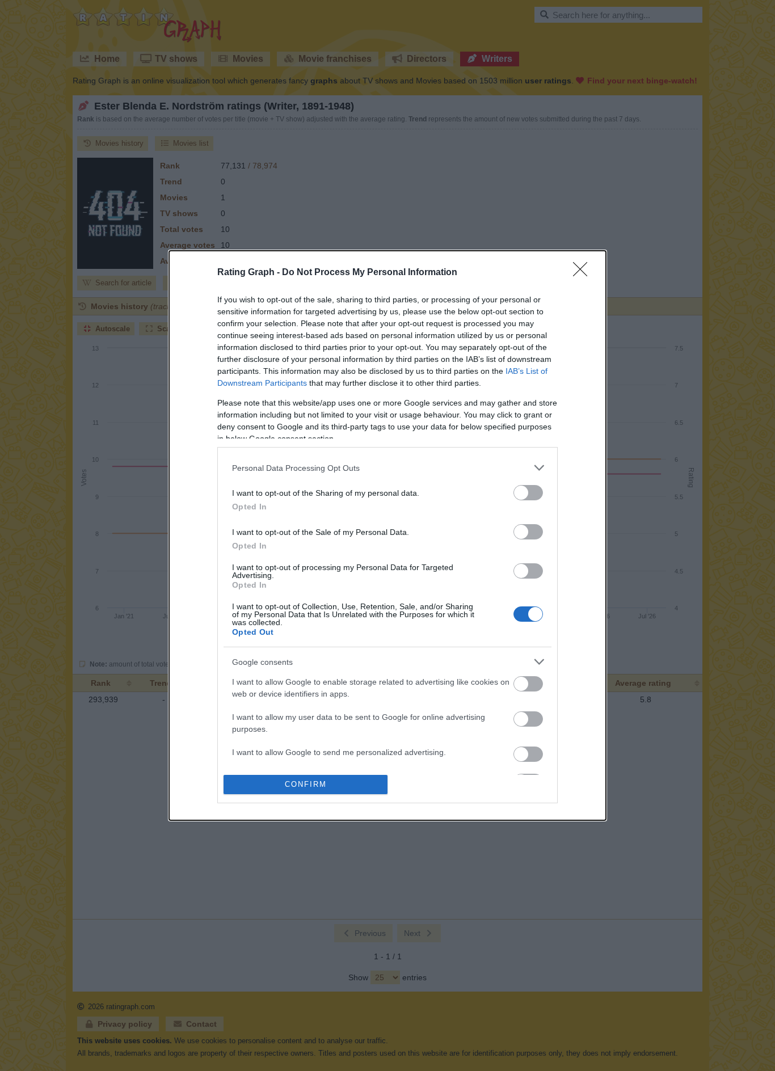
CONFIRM (306, 784)
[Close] (584, 273)
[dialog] (387, 535)
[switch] (528, 492)
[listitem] (387, 468)
